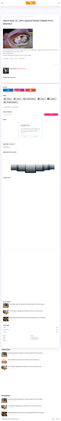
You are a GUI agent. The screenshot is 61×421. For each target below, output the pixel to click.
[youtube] (30, 90)
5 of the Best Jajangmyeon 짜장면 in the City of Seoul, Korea (26, 311)
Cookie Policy (15, 107)
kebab (11, 58)
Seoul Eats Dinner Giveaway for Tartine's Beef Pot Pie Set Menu (26, 304)
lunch (16, 58)
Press (42, 98)
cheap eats (8, 16)
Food (30, 327)
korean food (30, 329)
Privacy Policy (7, 107)
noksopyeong (22, 58)
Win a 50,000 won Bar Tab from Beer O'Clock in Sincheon (23, 360)
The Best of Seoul (11, 102)
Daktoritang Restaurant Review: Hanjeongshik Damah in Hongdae (27, 317)
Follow (25, 136)
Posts (6, 146)
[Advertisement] (7, 275)
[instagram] (19, 90)
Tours (18, 98)
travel (30, 331)
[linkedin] (8, 90)
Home (4, 16)
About (8, 98)
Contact (53, 98)
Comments (7, 147)
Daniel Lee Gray (21, 69)
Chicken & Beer (31, 98)
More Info (35, 136)
